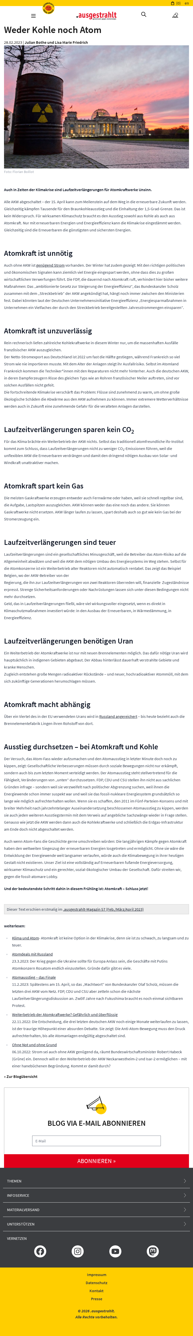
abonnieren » (96, 1161)
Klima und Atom (25, 937)
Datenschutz (96, 1282)
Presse (96, 1298)
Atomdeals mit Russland (32, 954)
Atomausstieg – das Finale (34, 977)
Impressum (96, 1274)
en (187, 3)
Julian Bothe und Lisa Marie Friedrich (56, 42)
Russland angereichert (118, 716)
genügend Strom (50, 265)
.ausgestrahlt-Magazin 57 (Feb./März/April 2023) (103, 909)
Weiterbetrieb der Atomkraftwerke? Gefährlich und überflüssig (65, 1014)
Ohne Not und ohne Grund (34, 1044)
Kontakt (96, 1290)
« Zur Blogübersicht (20, 1076)
